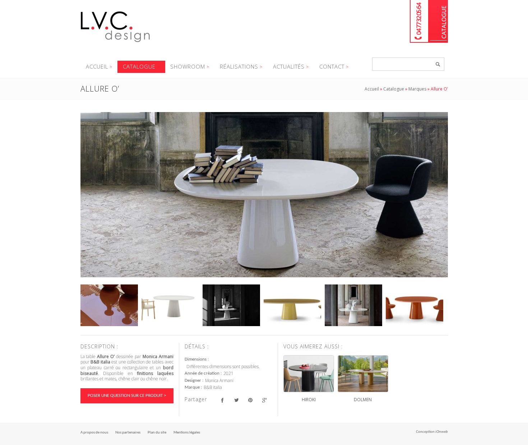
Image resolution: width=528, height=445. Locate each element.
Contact (331, 66)
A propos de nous (94, 433)
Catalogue (438, 21)
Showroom (187, 66)
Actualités (289, 66)
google (264, 400)
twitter (236, 400)
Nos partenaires (127, 433)
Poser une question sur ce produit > (127, 395)
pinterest (250, 400)
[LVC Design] (115, 43)
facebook (222, 400)
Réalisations (239, 66)
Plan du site (157, 433)
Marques (417, 89)
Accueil (97, 66)
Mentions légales (186, 433)
